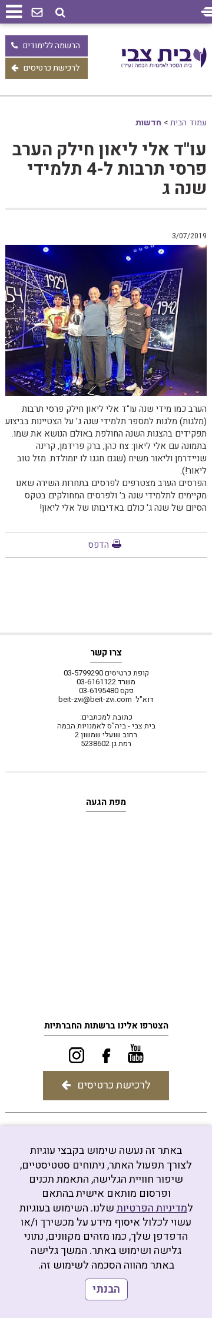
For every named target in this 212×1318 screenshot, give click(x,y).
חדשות (148, 123)
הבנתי (106, 1289)
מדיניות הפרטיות (152, 1208)
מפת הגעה (106, 802)
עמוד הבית (188, 123)
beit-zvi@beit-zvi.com (95, 699)
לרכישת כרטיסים (52, 68)
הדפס (98, 544)
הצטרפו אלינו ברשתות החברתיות (106, 1025)
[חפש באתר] (60, 12)
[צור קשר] (37, 12)
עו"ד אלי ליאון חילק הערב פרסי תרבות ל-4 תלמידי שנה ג (109, 169)
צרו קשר (106, 652)
